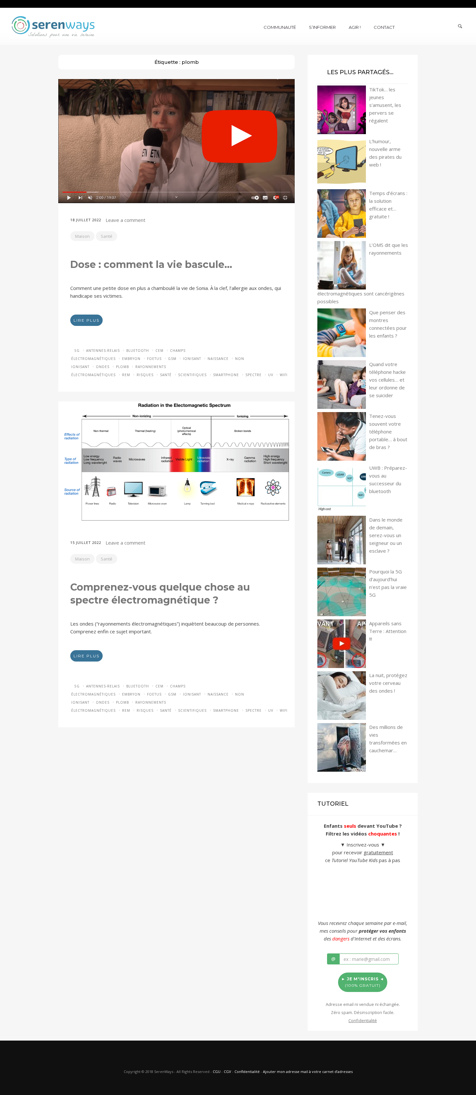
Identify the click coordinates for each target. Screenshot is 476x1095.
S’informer (322, 27)
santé (166, 375)
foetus (154, 358)
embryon (131, 358)
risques (145, 375)
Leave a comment (125, 220)
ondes (102, 366)
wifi (284, 375)
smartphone (226, 375)
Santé (106, 236)
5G (77, 350)
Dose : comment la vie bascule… (151, 265)
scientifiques (192, 375)
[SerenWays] (53, 26)
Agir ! (355, 27)
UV (270, 375)
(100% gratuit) (362, 982)
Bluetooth (137, 350)
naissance (218, 358)
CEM (159, 350)
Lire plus (86, 320)
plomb (122, 366)
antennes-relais (103, 350)
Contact (384, 27)
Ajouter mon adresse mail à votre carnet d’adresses (308, 1071)
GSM (172, 358)
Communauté (280, 27)
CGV (227, 1071)
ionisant (192, 358)
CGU (217, 1071)
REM (126, 375)
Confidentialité (247, 1071)
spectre (253, 375)
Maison (82, 236)
